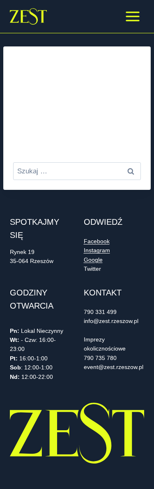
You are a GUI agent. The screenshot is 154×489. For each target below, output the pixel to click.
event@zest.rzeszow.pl (113, 367)
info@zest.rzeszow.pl (112, 321)
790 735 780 (100, 358)
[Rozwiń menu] (132, 16)
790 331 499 (100, 312)
